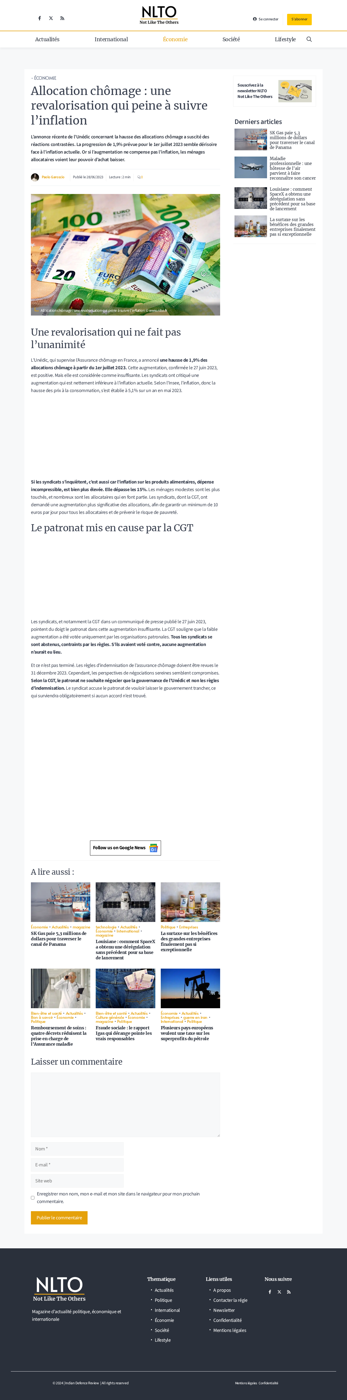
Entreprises (188, 927)
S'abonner (299, 19)
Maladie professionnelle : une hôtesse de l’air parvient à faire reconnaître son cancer (293, 168)
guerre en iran (195, 1017)
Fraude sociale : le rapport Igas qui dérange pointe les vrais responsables (124, 1033)
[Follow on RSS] (62, 18)
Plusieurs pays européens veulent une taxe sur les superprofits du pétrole (187, 1033)
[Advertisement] (125, 438)
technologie (106, 927)
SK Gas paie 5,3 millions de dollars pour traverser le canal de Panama (58, 939)
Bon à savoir (42, 1017)
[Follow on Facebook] (39, 18)
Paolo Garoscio (53, 177)
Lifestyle (285, 39)
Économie (175, 39)
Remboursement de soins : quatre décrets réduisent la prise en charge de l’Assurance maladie (58, 1036)
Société (231, 39)
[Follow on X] (51, 18)
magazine (81, 927)
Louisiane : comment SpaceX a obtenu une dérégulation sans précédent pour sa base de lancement (125, 949)
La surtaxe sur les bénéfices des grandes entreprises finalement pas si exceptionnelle (189, 941)
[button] (309, 39)
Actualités (47, 39)
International (111, 39)
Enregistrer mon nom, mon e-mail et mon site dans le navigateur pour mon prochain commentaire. (118, 1198)
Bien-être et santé (46, 1013)
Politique (168, 927)
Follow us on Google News (119, 847)
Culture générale (110, 1017)
